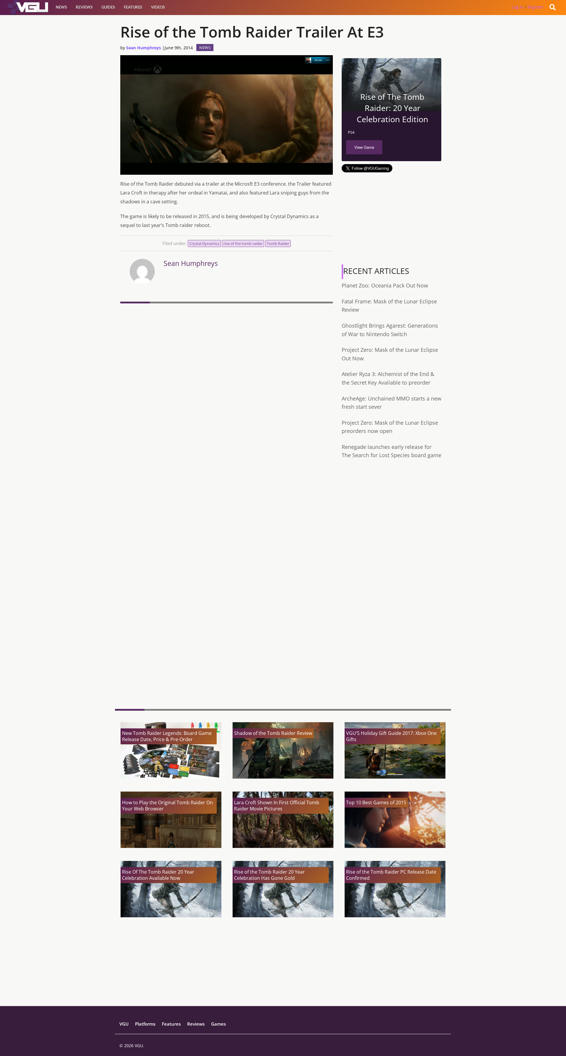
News (61, 7)
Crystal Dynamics (204, 243)
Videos (158, 7)
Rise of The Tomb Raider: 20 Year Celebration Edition (392, 108)
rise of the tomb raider (243, 243)
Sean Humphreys (143, 47)
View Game (364, 147)
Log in (518, 7)
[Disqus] (226, 386)
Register (535, 7)
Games (218, 1024)
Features (133, 7)
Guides (108, 7)
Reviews (84, 7)
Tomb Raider (278, 243)
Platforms (145, 1024)
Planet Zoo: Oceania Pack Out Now (385, 285)
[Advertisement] (226, 658)
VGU (124, 1024)
